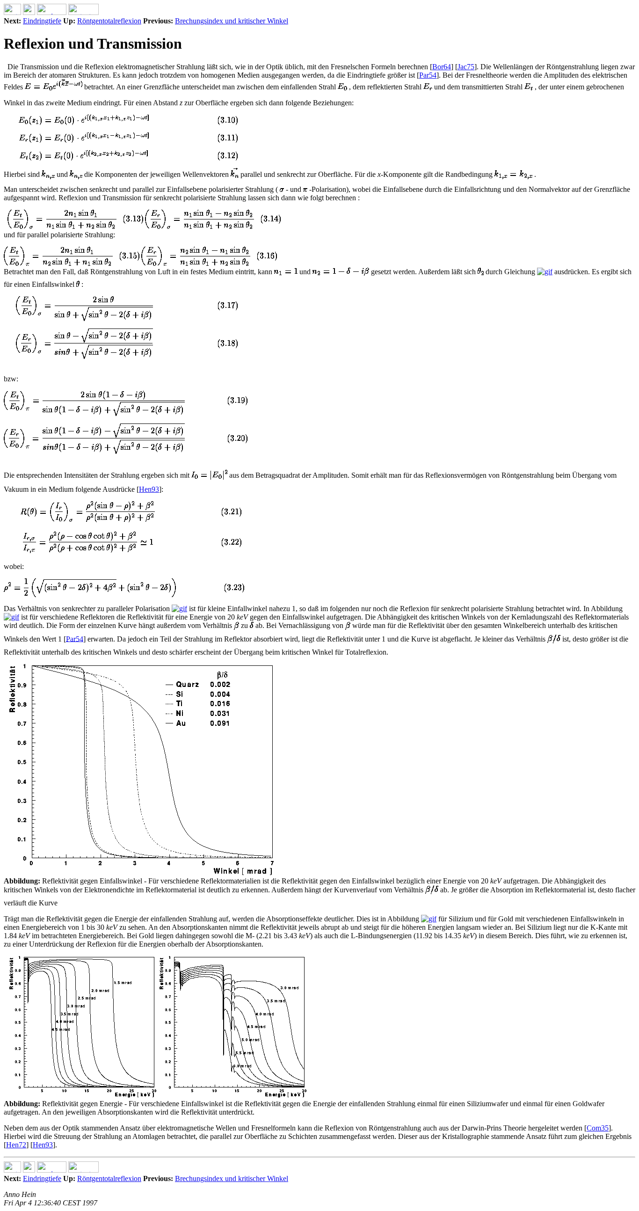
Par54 (427, 75)
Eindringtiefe (42, 21)
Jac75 (465, 67)
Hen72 (16, 1145)
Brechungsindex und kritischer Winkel (231, 21)
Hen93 (149, 489)
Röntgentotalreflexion (109, 21)
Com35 (598, 1128)
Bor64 (441, 67)
